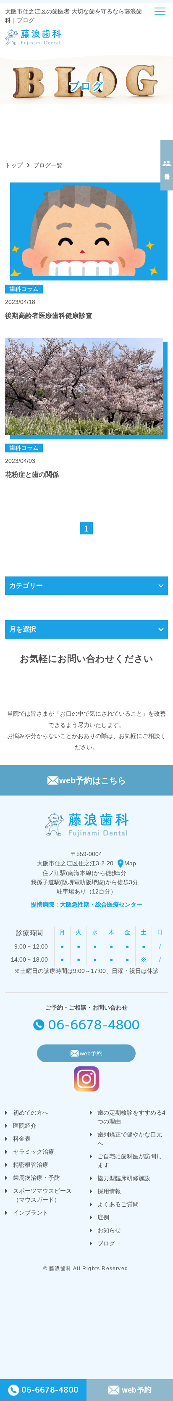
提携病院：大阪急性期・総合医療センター (86, 904)
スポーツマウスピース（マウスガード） (42, 1195)
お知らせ (109, 1230)
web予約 (137, 1390)
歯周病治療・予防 (36, 1177)
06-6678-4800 (94, 1025)
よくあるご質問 (118, 1204)
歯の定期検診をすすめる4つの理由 (131, 1117)
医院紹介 (25, 1125)
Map (130, 863)
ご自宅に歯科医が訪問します (129, 1160)
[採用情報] (166, 165)
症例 (103, 1217)
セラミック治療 (33, 1151)
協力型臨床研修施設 (123, 1178)
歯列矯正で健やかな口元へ (129, 1139)
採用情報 (109, 1191)
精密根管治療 (30, 1164)
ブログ (106, 1243)
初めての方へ (30, 1112)
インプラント (30, 1212)
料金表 (22, 1138)
